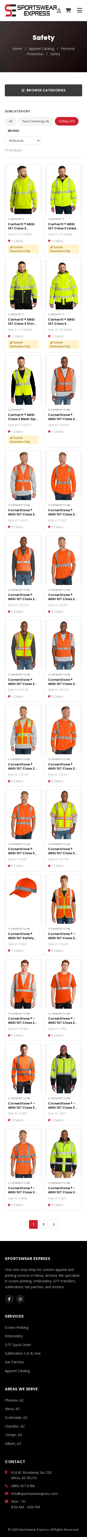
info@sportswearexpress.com (34, 1493)
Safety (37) (66, 121)
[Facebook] (9, 1299)
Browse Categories (46, 90)
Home (17, 48)
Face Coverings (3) (35, 121)
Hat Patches (14, 1362)
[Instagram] (20, 1299)
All (10, 121)
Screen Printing (16, 1327)
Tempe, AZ (13, 1434)
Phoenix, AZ (14, 1400)
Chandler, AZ (15, 1426)
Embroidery (14, 1336)
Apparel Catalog (41, 48)
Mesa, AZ (12, 1408)
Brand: (14, 130)
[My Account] (59, 10)
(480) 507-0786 (23, 1485)
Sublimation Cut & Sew (23, 1353)
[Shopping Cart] (68, 10)
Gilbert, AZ (13, 1443)
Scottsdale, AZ (16, 1417)
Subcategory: (18, 111)
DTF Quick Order (18, 1344)
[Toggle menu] (79, 10)
